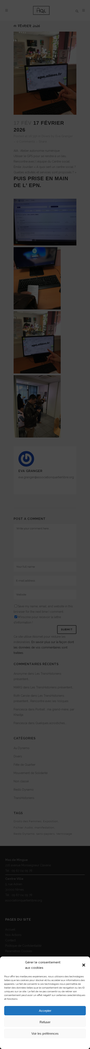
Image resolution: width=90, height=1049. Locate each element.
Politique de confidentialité (56, 1043)
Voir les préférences (45, 1033)
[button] (84, 965)
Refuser (45, 1022)
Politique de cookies (28, 1043)
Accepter (45, 1010)
